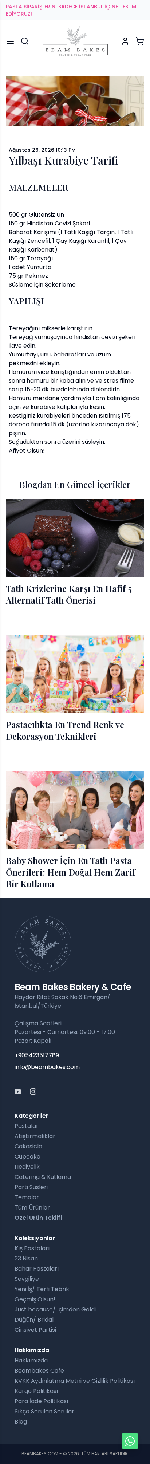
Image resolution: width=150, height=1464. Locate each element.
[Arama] (24, 41)
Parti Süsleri (31, 1187)
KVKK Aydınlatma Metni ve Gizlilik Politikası (75, 1381)
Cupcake (27, 1156)
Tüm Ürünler (32, 1207)
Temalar (27, 1197)
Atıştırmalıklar (35, 1136)
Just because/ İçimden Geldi (55, 1309)
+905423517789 (37, 1055)
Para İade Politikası (41, 1401)
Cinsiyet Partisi (35, 1330)
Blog (21, 1421)
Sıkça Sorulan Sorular (44, 1411)
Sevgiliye (27, 1279)
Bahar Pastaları (37, 1268)
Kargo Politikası (36, 1391)
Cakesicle (28, 1146)
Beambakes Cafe (39, 1370)
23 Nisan (26, 1258)
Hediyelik (27, 1167)
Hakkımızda (31, 1360)
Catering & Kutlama (43, 1177)
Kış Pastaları (32, 1248)
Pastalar (27, 1126)
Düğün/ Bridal (34, 1319)
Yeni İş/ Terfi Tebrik (42, 1289)
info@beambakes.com (47, 1067)
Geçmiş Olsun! (35, 1299)
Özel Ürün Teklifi (38, 1218)
